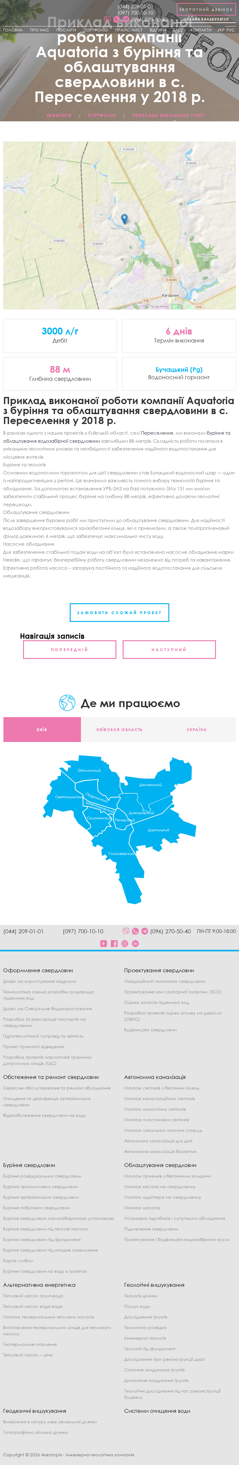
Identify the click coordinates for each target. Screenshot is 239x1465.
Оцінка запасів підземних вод (156, 1002)
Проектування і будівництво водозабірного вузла (177, 1239)
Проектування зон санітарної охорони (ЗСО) (173, 991)
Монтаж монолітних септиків (155, 1109)
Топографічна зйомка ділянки (35, 1432)
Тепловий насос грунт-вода (33, 1295)
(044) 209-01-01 (135, 6)
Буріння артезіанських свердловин (41, 1197)
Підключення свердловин (151, 1228)
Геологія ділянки (141, 1295)
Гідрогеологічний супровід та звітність (43, 1035)
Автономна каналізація (155, 1077)
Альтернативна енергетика (39, 1284)
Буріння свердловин (29, 1165)
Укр (221, 29)
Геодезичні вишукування (34, 1410)
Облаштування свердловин (160, 1165)
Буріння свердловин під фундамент (42, 1239)
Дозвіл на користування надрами (40, 981)
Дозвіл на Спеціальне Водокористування (47, 1008)
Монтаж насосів (142, 1207)
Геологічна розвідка (145, 1327)
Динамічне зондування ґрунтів (156, 1380)
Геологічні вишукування (154, 1284)
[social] (107, 19)
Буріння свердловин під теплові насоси (45, 1228)
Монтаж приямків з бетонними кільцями (167, 1175)
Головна (13, 29)
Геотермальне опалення (30, 1344)
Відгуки (158, 29)
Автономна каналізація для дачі (158, 1140)
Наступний (169, 649)
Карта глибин (18, 1260)
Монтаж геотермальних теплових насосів (48, 1316)
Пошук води (137, 1306)
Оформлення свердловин (38, 970)
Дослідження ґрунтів (145, 1316)
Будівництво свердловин (150, 1029)
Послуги (66, 29)
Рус (231, 29)
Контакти (201, 29)
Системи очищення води (157, 1410)
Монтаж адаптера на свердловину (162, 1197)
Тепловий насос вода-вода (33, 1306)
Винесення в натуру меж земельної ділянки (50, 1421)
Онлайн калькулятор (206, 19)
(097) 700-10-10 (135, 13)
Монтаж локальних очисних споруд (163, 1130)
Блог (178, 29)
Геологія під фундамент (150, 1348)
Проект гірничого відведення (33, 1046)
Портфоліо (95, 29)
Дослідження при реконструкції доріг (164, 1359)
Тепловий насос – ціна (28, 1354)
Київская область (119, 729)
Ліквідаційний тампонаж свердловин (164, 981)
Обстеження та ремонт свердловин (51, 1077)
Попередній (70, 649)
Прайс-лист (129, 29)
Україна (197, 729)
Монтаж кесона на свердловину (160, 1186)
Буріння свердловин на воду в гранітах (45, 1271)
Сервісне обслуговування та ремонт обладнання (56, 1087)
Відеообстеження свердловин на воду (44, 1115)
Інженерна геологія (145, 1338)
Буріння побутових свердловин (36, 1207)
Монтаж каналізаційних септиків (159, 1098)
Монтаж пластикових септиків (156, 1119)
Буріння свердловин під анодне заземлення (50, 1250)
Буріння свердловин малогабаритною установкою (58, 1218)
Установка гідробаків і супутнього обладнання (174, 1218)
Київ (42, 729)
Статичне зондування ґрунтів (154, 1369)
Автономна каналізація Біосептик (160, 1151)
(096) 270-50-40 (149, 19)
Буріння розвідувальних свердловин (42, 1175)
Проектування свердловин (159, 970)
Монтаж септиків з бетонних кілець (161, 1087)
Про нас (39, 29)
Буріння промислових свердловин (40, 1186)
